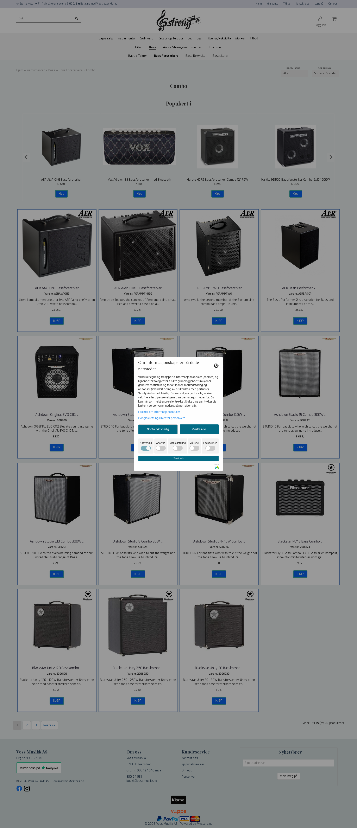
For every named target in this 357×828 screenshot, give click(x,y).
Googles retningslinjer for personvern (161, 418)
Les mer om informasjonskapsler (159, 411)
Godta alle (199, 429)
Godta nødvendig (158, 429)
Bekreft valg (179, 458)
